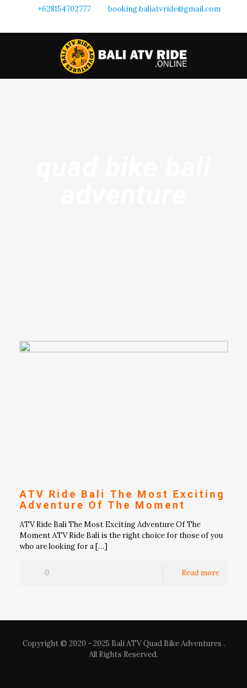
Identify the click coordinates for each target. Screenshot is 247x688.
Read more (200, 573)
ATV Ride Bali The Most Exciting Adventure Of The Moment (122, 499)
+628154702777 (64, 9)
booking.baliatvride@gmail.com (164, 9)
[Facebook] (109, 23)
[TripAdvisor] (139, 23)
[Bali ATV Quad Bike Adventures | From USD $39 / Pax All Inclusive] (123, 56)
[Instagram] (124, 23)
